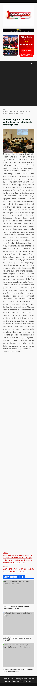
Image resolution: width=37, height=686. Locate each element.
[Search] (32, 63)
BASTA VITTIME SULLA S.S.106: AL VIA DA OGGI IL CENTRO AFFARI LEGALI (18, 569)
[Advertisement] (18, 30)
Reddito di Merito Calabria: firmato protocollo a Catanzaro (18, 592)
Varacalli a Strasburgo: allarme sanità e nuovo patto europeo (18, 655)
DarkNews (16, 681)
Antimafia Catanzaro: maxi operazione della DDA (18, 623)
